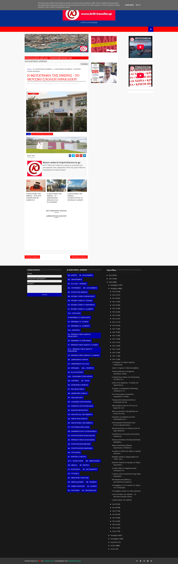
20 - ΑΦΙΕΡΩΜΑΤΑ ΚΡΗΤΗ (78, 360)
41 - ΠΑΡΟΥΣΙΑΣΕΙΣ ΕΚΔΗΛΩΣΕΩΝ (81, 436)
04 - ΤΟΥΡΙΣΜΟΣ (74, 288)
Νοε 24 (115, 312)
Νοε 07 (115, 511)
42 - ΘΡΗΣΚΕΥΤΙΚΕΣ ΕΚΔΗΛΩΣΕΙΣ (81, 440)
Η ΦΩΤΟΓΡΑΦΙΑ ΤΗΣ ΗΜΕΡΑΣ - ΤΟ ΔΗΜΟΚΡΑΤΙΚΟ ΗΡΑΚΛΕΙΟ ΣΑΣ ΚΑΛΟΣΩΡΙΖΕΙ (54, 198)
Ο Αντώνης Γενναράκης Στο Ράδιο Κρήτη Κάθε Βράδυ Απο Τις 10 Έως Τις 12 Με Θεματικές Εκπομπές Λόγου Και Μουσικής (103, 56)
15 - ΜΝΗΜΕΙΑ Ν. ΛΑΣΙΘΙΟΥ (79, 326)
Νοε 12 (115, 352)
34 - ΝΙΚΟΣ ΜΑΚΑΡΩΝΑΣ (77, 419)
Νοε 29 (115, 295)
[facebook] (136, 560)
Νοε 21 (115, 322)
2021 (110, 279)
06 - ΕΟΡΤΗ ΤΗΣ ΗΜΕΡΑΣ (77, 292)
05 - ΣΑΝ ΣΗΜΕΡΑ (90, 288)
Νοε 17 (115, 335)
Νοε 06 (115, 514)
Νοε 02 (115, 528)
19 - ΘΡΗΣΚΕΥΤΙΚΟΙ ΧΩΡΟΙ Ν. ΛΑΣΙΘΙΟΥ (84, 355)
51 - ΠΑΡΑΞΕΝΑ (74, 469)
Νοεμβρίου (115, 288)
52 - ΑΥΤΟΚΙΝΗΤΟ (90, 469)
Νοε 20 (115, 325)
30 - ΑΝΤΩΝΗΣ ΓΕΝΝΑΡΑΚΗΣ (79, 402)
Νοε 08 (115, 508)
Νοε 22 (115, 319)
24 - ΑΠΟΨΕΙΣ (73, 381)
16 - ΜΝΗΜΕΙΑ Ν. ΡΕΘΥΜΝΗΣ (79, 341)
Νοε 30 (115, 292)
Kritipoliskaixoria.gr (74, 561)
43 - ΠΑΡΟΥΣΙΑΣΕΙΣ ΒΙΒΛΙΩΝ (79, 444)
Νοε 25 (115, 308)
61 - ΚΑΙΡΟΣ (92, 486)
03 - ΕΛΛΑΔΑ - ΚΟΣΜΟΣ (77, 284)
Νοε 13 (115, 349)
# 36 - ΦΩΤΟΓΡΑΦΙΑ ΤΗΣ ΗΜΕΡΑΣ (42, 134)
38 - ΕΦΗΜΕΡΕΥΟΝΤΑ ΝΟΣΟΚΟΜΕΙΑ (82, 431)
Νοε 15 (115, 342)
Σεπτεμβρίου (115, 539)
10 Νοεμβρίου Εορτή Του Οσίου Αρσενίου (126, 491)
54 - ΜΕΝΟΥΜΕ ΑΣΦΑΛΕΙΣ (78, 478)
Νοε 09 (115, 504)
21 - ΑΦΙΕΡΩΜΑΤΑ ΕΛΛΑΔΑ (78, 364)
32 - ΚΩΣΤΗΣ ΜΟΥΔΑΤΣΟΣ (78, 410)
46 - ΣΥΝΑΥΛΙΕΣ (74, 452)
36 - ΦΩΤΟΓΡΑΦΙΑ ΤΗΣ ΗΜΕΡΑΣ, (70, 83)
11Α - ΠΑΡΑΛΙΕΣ (74, 313)
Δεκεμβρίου (115, 285)
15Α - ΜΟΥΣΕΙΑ (74, 330)
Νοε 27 (115, 302)
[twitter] (140, 560)
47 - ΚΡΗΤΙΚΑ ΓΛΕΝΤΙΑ (77, 457)
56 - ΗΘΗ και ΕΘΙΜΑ (76, 482)
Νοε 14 (115, 346)
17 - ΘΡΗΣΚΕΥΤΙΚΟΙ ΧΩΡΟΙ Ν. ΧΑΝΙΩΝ (83, 345)
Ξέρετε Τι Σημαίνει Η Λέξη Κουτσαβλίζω (125, 368)
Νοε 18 (115, 332)
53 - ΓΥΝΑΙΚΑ (73, 474)
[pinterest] (147, 560)
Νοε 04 (115, 521)
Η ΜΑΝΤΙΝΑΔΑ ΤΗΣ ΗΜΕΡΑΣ (122, 500)
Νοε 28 (115, 298)
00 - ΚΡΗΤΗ (72, 275)
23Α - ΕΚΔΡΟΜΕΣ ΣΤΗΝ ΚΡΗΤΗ (80, 376)
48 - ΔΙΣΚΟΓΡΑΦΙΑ (93, 461)
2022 (110, 275)
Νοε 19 (115, 329)
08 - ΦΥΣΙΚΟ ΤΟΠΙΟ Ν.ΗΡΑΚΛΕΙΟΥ (81, 296)
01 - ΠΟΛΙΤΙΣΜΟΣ (86, 275)
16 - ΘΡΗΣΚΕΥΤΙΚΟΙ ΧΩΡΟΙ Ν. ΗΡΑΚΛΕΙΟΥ (79, 335)
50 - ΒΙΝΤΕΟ (84, 465)
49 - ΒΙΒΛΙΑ (72, 465)
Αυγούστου (115, 542)
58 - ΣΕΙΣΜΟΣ (91, 482)
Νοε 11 (115, 356)
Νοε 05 (115, 518)
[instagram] (144, 560)
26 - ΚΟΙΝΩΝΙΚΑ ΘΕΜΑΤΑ (78, 385)
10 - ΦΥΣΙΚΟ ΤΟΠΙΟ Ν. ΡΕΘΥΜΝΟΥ (81, 305)
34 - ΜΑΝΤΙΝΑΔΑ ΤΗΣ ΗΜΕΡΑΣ (80, 414)
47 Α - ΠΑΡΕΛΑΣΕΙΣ (75, 461)
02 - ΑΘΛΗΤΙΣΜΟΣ (75, 279)
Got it (138, 5)
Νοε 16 (115, 339)
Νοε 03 (115, 524)
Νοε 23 (115, 315)
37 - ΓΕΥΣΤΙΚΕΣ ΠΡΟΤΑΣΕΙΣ (78, 427)
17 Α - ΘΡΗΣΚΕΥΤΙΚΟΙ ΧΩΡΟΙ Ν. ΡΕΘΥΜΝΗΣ (80, 350)
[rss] (151, 560)
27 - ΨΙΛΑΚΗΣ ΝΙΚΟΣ (76, 389)
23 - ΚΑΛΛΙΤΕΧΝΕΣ (75, 372)
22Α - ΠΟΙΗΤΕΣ (88, 368)
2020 (110, 282)
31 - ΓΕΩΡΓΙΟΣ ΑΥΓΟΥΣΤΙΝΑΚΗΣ (80, 406)
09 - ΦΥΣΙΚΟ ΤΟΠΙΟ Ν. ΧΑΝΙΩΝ (80, 301)
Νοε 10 (115, 359)
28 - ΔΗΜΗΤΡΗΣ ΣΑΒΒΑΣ (77, 393)
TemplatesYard (48, 561)
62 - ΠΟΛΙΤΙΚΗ (73, 490)
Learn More (129, 5)
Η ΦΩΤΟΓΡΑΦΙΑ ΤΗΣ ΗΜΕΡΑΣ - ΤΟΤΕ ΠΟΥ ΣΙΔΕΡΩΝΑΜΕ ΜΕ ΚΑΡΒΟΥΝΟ (33, 197)
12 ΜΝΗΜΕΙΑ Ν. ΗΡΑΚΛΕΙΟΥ (79, 317)
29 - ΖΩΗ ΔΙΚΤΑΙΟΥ (75, 398)
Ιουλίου (113, 545)
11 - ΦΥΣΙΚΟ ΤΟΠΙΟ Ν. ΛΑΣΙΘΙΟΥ (80, 309)
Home (29, 69)
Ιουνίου (113, 549)
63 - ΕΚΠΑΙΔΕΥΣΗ (89, 490)
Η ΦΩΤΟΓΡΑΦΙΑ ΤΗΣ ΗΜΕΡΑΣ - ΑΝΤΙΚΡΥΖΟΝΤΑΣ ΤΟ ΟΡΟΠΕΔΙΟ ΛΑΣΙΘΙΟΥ (75, 197)
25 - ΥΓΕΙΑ (85, 381)
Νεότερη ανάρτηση (32, 257)
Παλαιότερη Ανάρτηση (78, 257)
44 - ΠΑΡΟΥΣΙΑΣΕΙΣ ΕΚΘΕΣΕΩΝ (80, 448)
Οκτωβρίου (115, 535)
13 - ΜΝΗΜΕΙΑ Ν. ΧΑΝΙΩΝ (78, 322)
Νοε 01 (115, 531)
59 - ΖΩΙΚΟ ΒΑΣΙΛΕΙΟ (76, 486)
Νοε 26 (115, 305)
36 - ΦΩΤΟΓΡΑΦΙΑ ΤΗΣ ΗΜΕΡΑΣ (42, 69)
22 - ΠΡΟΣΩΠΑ (73, 368)
